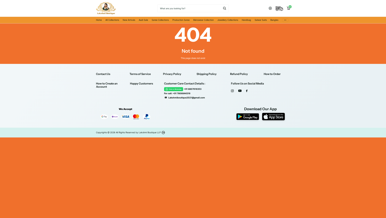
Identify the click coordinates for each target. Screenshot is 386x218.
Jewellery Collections (227, 20)
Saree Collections (160, 20)
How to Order (272, 74)
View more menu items (285, 20)
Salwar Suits (261, 20)
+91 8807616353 (192, 89)
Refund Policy (239, 74)
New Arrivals (129, 20)
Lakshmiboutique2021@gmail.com (186, 97)
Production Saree (181, 20)
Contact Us (103, 74)
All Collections (112, 20)
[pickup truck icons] (279, 8)
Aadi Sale (143, 20)
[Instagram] (232, 90)
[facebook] (247, 91)
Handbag (246, 20)
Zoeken (224, 8)
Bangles (274, 20)
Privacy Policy (172, 74)
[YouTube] (239, 91)
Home (99, 20)
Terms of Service (140, 74)
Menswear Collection (203, 20)
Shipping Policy (207, 74)
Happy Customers (141, 83)
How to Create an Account (107, 85)
